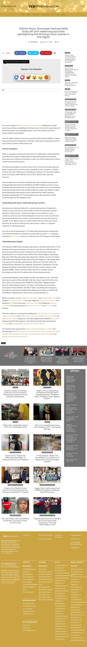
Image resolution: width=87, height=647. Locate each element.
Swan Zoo (49, 306)
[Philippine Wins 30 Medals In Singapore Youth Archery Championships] (79, 351)
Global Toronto (19, 331)
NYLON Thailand (32, 298)
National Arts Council (9, 319)
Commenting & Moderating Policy (76, 543)
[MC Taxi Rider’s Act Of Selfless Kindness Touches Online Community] (82, 147)
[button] (83, 6)
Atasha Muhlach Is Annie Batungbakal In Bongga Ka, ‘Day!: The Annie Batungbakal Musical (71, 409)
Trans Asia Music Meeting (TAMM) (40, 334)
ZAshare (12, 334)
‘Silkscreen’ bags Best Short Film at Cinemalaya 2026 (71, 84)
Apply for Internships (45, 539)
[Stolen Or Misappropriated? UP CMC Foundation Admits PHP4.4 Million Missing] (81, 426)
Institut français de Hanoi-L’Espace (14, 337)
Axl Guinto (34, 42)
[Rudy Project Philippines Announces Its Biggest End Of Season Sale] (81, 378)
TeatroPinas (68, 66)
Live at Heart (30, 331)
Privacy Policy (75, 539)
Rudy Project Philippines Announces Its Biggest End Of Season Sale (71, 379)
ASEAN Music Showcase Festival (30, 125)
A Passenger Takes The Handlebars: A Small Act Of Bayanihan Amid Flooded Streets (70, 114)
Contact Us (26, 535)
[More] (55, 53)
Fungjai (23, 298)
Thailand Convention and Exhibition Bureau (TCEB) (38, 316)
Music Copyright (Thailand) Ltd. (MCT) (39, 329)
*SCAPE (5, 324)
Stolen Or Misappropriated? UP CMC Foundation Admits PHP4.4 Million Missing (71, 428)
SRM (12, 303)
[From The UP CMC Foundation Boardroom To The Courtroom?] (81, 447)
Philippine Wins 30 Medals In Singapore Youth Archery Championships (78, 359)
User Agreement (76, 535)
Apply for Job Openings (46, 535)
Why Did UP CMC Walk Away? (71, 460)
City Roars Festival (32, 303)
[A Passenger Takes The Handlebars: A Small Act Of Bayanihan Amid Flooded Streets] (82, 111)
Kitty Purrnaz (15, 236)
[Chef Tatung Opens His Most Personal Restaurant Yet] (81, 387)
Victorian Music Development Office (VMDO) (28, 324)
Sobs (49, 234)
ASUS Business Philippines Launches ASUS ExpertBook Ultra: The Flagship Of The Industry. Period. (71, 397)
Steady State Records (48, 301)
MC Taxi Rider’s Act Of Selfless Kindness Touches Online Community (71, 149)
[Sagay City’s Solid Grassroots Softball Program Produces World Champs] (82, 136)
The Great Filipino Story (70, 122)
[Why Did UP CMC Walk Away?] (81, 461)
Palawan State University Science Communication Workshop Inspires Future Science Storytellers (70, 58)
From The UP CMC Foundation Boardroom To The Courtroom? (72, 448)
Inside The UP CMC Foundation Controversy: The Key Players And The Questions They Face (72, 438)
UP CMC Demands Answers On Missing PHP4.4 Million (72, 419)
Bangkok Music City (49, 298)
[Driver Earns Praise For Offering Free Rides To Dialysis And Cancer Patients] (82, 101)
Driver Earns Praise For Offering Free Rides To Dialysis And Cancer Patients (71, 104)
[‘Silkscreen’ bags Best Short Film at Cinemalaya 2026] (82, 82)
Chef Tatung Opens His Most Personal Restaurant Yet (71, 387)
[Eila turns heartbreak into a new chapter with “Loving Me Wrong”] (82, 91)
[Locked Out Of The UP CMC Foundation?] (81, 455)
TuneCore (55, 319)
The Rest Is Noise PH (16, 301)
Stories (3, 343)
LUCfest (5, 334)
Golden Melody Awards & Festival (47, 331)
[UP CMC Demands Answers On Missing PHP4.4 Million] (81, 419)
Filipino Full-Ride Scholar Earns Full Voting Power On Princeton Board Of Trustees (71, 127)
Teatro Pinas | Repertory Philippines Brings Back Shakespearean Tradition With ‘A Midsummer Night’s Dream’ (71, 72)
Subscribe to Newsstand (59, 536)
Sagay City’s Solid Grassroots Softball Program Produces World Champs (70, 139)
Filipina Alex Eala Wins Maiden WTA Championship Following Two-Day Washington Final (72, 161)
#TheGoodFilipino (70, 99)
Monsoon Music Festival (34, 306)
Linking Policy (75, 548)
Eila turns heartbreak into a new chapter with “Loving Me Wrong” (71, 93)
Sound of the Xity (21, 334)
